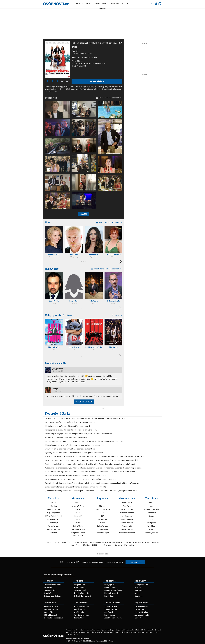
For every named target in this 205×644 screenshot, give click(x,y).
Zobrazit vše (117, 98)
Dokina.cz (88, 545)
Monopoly (151, 512)
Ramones (138, 596)
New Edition (79, 587)
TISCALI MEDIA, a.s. (88, 641)
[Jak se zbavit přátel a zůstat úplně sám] (57, 59)
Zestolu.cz (151, 498)
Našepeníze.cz (107, 545)
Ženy (69, 542)
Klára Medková (50, 615)
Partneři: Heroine (102, 554)
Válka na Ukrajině (53, 509)
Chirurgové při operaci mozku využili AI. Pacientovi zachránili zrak (70, 449)
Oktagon (102, 506)
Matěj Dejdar (79, 609)
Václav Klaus (140, 609)
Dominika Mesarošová (53, 618)
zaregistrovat (97, 562)
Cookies (76, 639)
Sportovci (115, 4)
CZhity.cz (96, 545)
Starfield (78, 509)
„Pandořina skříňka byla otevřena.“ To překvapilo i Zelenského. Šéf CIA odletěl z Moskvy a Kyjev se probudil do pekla (91, 490)
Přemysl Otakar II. (142, 612)
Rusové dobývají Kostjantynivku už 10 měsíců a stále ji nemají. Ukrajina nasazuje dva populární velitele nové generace (92, 483)
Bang (151, 506)
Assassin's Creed (78, 506)
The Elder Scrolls (78, 529)
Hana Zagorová (127, 509)
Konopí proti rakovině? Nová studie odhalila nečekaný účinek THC (71, 430)
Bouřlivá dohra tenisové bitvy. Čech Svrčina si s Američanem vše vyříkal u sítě (75, 487)
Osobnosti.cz (127, 498)
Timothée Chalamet (127, 532)
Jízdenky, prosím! (151, 532)
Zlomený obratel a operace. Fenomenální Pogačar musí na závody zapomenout (76, 475)
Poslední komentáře (55, 363)
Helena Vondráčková (113, 590)
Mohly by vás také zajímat (59, 315)
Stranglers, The (141, 584)
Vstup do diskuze (83, 402)
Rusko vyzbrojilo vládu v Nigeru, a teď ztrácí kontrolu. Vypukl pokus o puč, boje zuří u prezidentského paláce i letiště (91, 460)
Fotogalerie (51, 97)
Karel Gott (109, 596)
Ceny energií (53, 522)
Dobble (151, 516)
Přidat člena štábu (101, 269)
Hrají (47, 222)
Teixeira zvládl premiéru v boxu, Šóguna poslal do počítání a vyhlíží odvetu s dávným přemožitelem (85, 418)
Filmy (75, 4)
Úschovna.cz (145, 542)
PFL (102, 512)
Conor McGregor (102, 532)
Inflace (53, 502)
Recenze (78, 502)
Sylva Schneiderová (82, 596)
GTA (78, 512)
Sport (64, 542)
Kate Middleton (141, 606)
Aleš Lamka (79, 612)
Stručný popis (52, 91)
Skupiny (97, 4)
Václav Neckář (80, 590)
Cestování (77, 542)
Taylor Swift (127, 526)
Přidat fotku (103, 98)
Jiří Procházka (102, 529)
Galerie (83, 214)
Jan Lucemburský (142, 615)
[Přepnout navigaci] (156, 4)
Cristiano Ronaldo (81, 615)
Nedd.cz (155, 542)
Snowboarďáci (50, 590)
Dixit (151, 519)
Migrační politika (53, 512)
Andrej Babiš (127, 502)
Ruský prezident (53, 519)
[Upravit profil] (120, 43)
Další (123, 4)
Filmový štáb (52, 268)
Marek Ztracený (127, 522)
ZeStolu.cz (108, 542)
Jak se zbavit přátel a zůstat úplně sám (94, 45)
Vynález (53, 532)
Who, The (138, 590)
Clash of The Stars (102, 509)
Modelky (105, 4)
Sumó (102, 522)
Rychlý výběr (96, 81)
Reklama (69, 639)
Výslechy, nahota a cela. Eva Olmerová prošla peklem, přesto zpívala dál (74, 452)
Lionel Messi (79, 618)
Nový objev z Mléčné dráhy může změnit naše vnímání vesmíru (70, 422)
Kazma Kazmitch (127, 512)
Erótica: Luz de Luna (52, 596)
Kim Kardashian (127, 516)
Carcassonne (151, 502)
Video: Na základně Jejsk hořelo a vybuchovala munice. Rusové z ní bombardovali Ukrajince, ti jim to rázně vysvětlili (91, 471)
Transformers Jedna (52, 584)
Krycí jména (151, 522)
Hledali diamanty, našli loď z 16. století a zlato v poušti (67, 426)
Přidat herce (103, 222)
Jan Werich (108, 612)
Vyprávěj (47, 593)
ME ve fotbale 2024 (53, 516)
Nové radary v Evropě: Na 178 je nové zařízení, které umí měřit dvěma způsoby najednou (80, 479)
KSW (102, 516)
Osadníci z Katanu (151, 509)
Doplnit (135, 562)
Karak (151, 529)
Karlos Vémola (102, 526)
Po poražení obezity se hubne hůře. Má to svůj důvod (66, 437)
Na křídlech (151, 526)
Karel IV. (138, 618)
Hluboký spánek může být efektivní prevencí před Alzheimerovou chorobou (75, 445)
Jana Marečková (51, 606)
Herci (81, 4)
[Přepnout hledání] (152, 4)
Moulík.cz (70, 545)
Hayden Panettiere (82, 593)
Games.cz (78, 498)
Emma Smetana (127, 529)
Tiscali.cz (53, 498)
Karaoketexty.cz (132, 542)
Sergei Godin (79, 584)
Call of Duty (78, 526)
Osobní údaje (84, 639)
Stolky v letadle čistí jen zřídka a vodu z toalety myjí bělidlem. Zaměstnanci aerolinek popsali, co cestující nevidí (90, 464)
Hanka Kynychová (81, 606)
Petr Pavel (127, 506)
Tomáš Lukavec (111, 606)
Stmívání (48, 587)
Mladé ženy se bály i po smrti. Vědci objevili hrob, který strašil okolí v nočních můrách (78, 433)
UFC (102, 502)
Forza (78, 519)
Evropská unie (53, 526)
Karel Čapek (109, 615)
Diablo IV (78, 516)
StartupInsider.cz (132, 545)
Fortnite (78, 522)
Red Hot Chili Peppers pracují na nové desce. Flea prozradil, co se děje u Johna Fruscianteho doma (84, 441)
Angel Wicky (49, 612)
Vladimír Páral (110, 609)
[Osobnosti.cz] (56, 4)
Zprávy (57, 542)
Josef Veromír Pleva (113, 618)
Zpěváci (89, 4)
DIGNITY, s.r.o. (109, 641)
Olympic (138, 587)
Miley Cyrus (109, 584)
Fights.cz (102, 498)
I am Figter (102, 519)
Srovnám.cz (119, 545)
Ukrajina (53, 506)
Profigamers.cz (97, 542)
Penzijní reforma (53, 529)
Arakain (138, 593)
